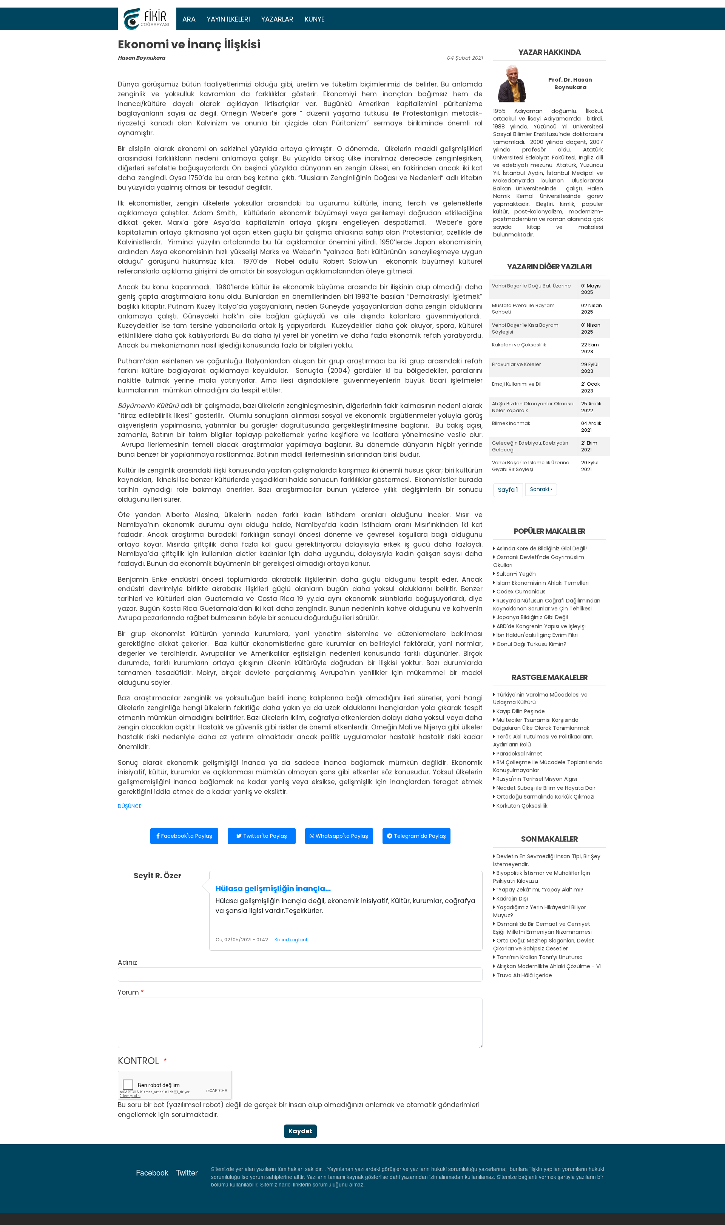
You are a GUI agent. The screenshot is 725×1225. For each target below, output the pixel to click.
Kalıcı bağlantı (292, 939)
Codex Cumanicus (521, 591)
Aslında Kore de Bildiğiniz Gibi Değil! (542, 548)
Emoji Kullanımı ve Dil (516, 384)
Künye (315, 19)
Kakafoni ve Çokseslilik (519, 344)
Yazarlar (277, 19)
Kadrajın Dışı (512, 898)
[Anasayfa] (147, 19)
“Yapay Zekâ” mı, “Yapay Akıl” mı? (540, 889)
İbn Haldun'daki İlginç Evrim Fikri (537, 635)
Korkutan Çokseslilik (522, 805)
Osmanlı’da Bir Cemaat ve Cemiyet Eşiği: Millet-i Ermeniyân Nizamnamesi (542, 928)
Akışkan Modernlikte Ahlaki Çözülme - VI (549, 966)
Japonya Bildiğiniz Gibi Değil (532, 617)
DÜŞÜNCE (130, 806)
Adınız (127, 962)
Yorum (128, 992)
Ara (189, 19)
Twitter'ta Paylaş (264, 836)
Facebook (152, 1172)
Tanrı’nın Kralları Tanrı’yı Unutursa (540, 957)
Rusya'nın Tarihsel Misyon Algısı (537, 779)
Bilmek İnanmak (511, 423)
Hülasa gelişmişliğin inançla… (273, 888)
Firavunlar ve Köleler (516, 364)
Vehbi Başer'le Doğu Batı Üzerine (531, 286)
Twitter (187, 1172)
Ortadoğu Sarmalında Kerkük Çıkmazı (545, 796)
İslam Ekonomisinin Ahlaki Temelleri (543, 583)
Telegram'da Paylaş (419, 836)
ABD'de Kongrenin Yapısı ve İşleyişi (541, 626)
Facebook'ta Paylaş (186, 836)
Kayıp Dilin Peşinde (521, 711)
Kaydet (300, 1131)
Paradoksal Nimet (519, 753)
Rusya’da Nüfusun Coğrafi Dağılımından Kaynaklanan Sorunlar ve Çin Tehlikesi (546, 604)
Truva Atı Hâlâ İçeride (524, 975)
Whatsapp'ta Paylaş (341, 836)
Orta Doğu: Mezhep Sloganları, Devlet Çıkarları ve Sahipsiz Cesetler (543, 944)
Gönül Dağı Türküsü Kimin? (531, 644)
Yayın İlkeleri (228, 19)
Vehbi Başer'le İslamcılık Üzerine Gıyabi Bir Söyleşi (530, 466)
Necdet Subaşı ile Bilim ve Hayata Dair (546, 788)
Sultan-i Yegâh (516, 574)
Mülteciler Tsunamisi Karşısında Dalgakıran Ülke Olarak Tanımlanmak (541, 724)
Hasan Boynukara (141, 58)
